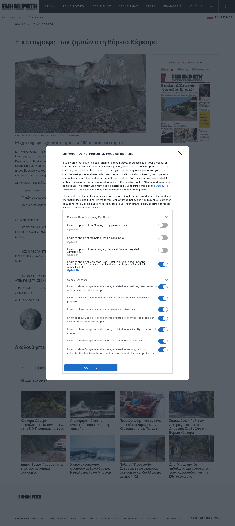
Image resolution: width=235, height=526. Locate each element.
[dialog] (117, 263)
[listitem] (117, 217)
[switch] (163, 225)
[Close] (181, 154)
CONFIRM (91, 367)
